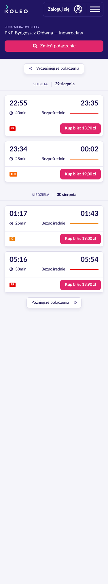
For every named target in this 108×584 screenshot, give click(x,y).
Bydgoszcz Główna (34, 33)
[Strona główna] (16, 9)
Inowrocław (71, 33)
